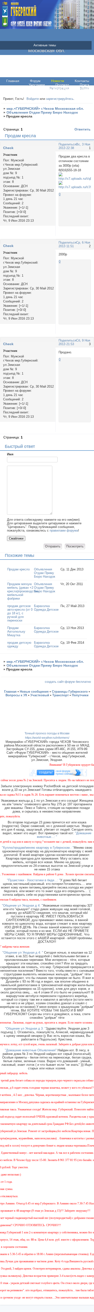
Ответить (82, 129)
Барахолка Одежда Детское (46, 607)
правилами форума (64, 530)
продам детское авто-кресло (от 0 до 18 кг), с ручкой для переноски (20, 613)
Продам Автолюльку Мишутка (16, 631)
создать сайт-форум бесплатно (68, 681)
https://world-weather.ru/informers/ (47, 737)
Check (8, 148)
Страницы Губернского (70, 691)
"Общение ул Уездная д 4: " (22, 905)
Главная (12, 81)
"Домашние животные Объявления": (31, 1050)
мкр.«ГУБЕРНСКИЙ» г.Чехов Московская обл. (45, 108)
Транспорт (60, 695)
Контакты (82, 81)
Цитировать (86, 234)
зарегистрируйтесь (60, 99)
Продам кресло (18, 569)
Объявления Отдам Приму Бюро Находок (42, 112)
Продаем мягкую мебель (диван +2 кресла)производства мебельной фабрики (22, 591)
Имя (10, 454)
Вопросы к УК (16, 695)
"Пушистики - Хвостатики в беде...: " (33, 880)
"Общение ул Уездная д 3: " (25, 1028)
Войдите (33, 99)
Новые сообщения (34, 691)
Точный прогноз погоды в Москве (47, 733)
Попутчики (80, 695)
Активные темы (45, 45)
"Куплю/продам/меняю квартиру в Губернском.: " (38, 847)
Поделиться (67, 144)
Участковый (39, 695)
